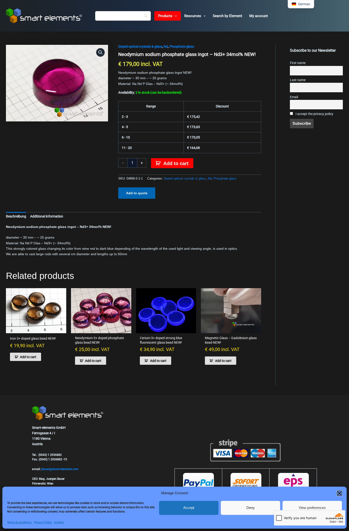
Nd (166, 46)
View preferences (312, 508)
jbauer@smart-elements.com (59, 469)
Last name (298, 80)
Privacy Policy (43, 522)
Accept (188, 508)
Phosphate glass (181, 46)
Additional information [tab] (46, 216)
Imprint (59, 522)
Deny (250, 508)
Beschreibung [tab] (16, 216)
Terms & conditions (19, 522)
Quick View (36, 329)
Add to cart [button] (28, 357)
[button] (339, 493)
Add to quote (136, 193)
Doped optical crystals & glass (140, 46)
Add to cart (176, 163)
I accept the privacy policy (314, 114)
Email (294, 97)
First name (298, 63)
